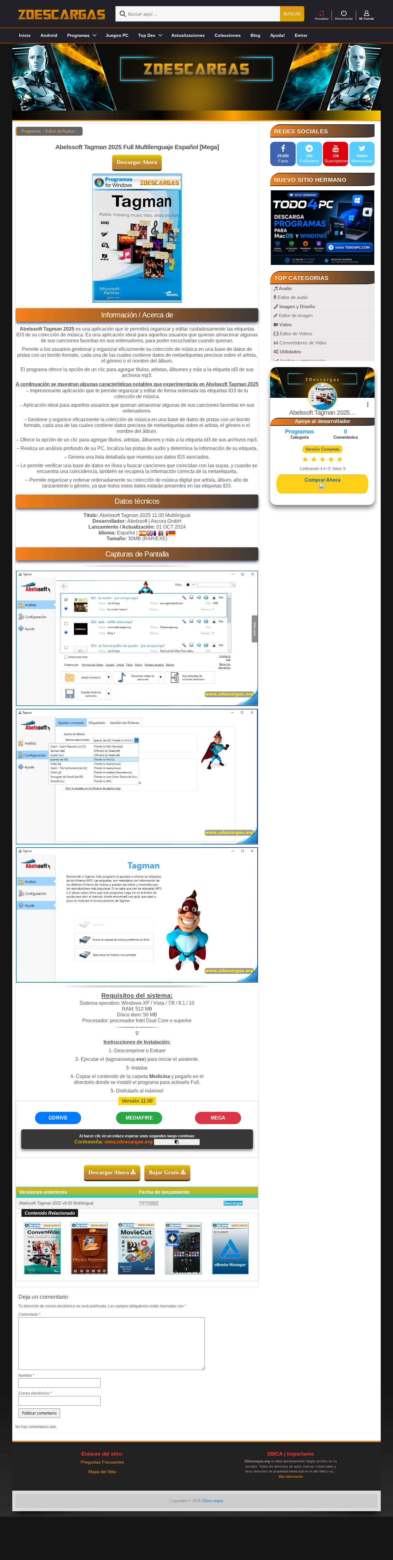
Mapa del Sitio (102, 1471)
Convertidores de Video (302, 342)
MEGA (218, 1117)
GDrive (58, 1117)
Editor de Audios (60, 131)
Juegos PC (117, 35)
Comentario (29, 1314)
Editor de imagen (295, 315)
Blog (255, 35)
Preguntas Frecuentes (102, 1462)
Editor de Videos (295, 333)
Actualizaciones (188, 35)
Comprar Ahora (322, 480)
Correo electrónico (35, 1393)
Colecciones (228, 35)
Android (49, 35)
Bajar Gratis (165, 1172)
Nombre (26, 1375)
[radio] (305, 459)
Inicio (25, 35)
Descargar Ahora (137, 162)
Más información (290, 1476)
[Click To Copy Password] (177, 1142)
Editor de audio (292, 297)
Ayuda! (277, 35)
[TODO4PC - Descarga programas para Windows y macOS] (322, 227)
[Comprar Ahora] (322, 486)
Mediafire (139, 1117)
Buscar (292, 13)
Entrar (301, 35)
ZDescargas (213, 1501)
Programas (31, 131)
